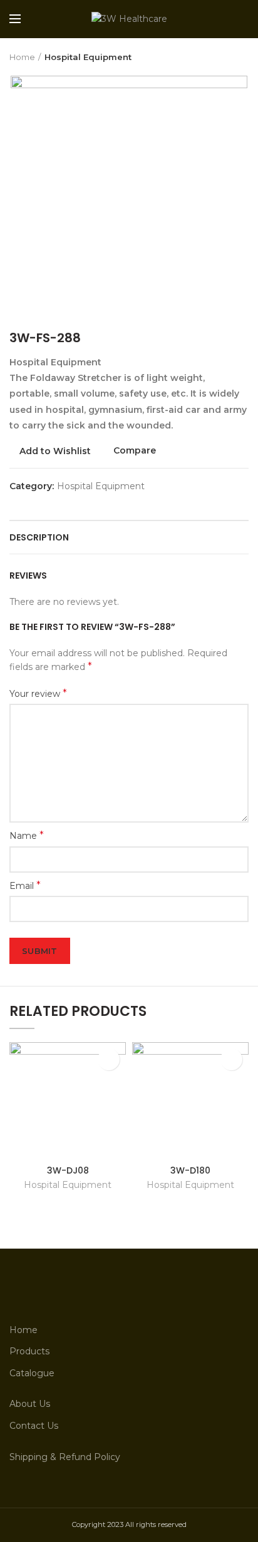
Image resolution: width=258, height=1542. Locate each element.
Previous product (217, 57)
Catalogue (31, 1373)
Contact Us (33, 1425)
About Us (29, 1403)
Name (26, 835)
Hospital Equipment (88, 57)
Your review (38, 693)
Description (39, 537)
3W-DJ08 (68, 1170)
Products (29, 1351)
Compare (134, 450)
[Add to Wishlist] (109, 1059)
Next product (242, 57)
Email (25, 885)
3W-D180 (190, 1170)
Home (22, 57)
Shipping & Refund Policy (64, 1457)
